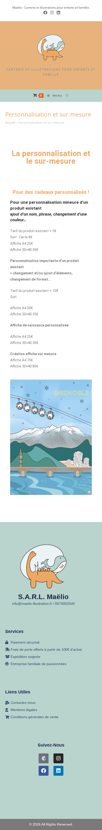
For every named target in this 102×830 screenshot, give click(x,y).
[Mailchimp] (44, 758)
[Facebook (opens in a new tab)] (45, 12)
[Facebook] (44, 771)
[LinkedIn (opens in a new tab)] (57, 12)
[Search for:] (65, 95)
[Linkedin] (58, 771)
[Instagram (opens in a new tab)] (52, 12)
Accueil (10, 122)
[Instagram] (58, 758)
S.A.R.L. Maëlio (43, 597)
